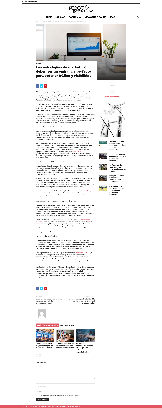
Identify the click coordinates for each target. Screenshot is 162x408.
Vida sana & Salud (95, 17)
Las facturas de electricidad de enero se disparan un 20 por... (117, 168)
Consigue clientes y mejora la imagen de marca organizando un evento (44, 346)
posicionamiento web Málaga (81, 191)
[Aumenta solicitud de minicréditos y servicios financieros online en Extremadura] (103, 143)
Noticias (60, 17)
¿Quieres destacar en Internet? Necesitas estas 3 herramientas (65, 345)
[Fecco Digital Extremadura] (81, 9)
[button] (138, 17)
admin (39, 80)
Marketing (42, 21)
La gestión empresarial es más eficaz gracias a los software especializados (84, 347)
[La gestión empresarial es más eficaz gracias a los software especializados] (85, 335)
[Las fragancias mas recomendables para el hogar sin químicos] (103, 156)
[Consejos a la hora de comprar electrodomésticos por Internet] (103, 178)
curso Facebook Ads (83, 253)
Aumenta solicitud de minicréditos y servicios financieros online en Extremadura (117, 146)
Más (112, 17)
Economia (75, 17)
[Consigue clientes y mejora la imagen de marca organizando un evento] (45, 335)
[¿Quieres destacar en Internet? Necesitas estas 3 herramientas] (65, 335)
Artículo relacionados (47, 325)
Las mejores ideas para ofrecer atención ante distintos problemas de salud (49, 301)
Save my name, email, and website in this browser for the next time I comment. (59, 395)
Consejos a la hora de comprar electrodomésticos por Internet (116, 179)
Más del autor (67, 325)
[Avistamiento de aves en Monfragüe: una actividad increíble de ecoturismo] (103, 188)
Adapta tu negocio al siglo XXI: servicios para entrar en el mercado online (82, 301)
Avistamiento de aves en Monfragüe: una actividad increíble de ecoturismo (117, 190)
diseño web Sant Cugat (81, 152)
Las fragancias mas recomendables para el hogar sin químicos (117, 157)
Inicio (49, 17)
